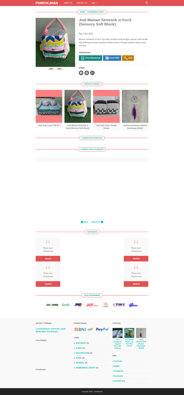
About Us (68, 3)
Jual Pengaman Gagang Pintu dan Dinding (117, 344)
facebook (118, 376)
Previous (96, 222)
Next (60, 69)
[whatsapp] (92, 73)
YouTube (118, 361)
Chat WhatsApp (92, 58)
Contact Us (81, 3)
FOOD (79, 358)
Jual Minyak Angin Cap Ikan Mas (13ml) (129, 343)
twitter (117, 366)
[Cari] (146, 3)
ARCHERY (81, 343)
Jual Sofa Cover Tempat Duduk (106, 126)
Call (130, 58)
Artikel (79, 348)
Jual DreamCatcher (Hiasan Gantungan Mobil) (135, 126)
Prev (51, 69)
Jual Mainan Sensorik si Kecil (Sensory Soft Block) (77, 126)
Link (93, 3)
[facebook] (81, 73)
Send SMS (114, 58)
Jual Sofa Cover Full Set (48, 125)
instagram (118, 371)
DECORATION (82, 353)
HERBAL (80, 363)
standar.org (119, 381)
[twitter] (86, 73)
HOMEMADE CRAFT (85, 368)
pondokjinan (47, 3)
